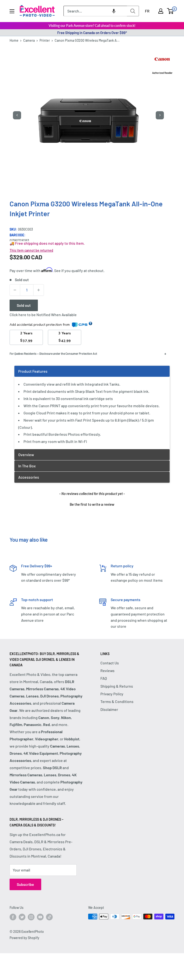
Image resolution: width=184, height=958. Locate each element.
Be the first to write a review (92, 504)
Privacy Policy (111, 693)
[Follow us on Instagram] (31, 917)
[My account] (160, 11)
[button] (114, 11)
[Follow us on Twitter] (22, 917)
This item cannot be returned (31, 250)
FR (147, 11)
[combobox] (95, 11)
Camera (29, 40)
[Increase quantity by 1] (39, 290)
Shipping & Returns (116, 686)
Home (14, 40)
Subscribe (25, 884)
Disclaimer (109, 709)
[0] (170, 11)
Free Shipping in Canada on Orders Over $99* (92, 32)
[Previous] (17, 115)
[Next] (160, 115)
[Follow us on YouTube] (40, 917)
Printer (45, 40)
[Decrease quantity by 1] (15, 290)
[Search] (133, 11)
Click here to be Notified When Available (43, 314)
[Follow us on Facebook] (13, 917)
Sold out (24, 305)
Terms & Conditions (116, 701)
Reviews (107, 670)
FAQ (103, 678)
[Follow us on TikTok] (49, 917)
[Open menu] (12, 11)
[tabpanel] (92, 407)
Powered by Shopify (24, 938)
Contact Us (109, 663)
